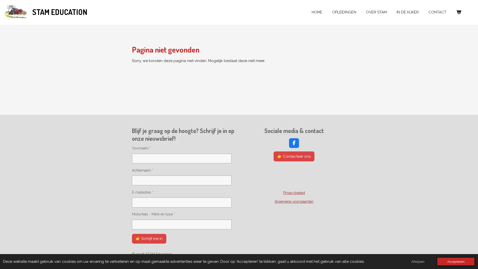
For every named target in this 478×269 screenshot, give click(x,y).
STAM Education (59, 12)
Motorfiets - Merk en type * (153, 214)
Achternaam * (142, 170)
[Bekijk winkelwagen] (458, 12)
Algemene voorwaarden (294, 201)
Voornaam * (141, 148)
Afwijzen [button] (417, 262)
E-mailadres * (142, 192)
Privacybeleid (294, 193)
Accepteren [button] (456, 262)
